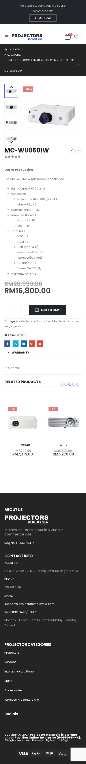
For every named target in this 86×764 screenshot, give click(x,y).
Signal (8, 681)
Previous (11, 87)
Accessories (13, 690)
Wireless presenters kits (21, 700)
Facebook (7, 343)
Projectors (17, 326)
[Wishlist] (76, 36)
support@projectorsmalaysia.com (29, 604)
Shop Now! (43, 18)
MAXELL (21, 335)
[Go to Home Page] (5, 49)
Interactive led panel (19, 671)
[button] (7, 37)
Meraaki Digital (60, 740)
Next (11, 142)
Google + (32, 343)
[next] (78, 150)
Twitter (16, 343)
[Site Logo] (26, 37)
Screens (10, 662)
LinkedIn (24, 343)
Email (40, 343)
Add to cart (51, 310)
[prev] (72, 150)
